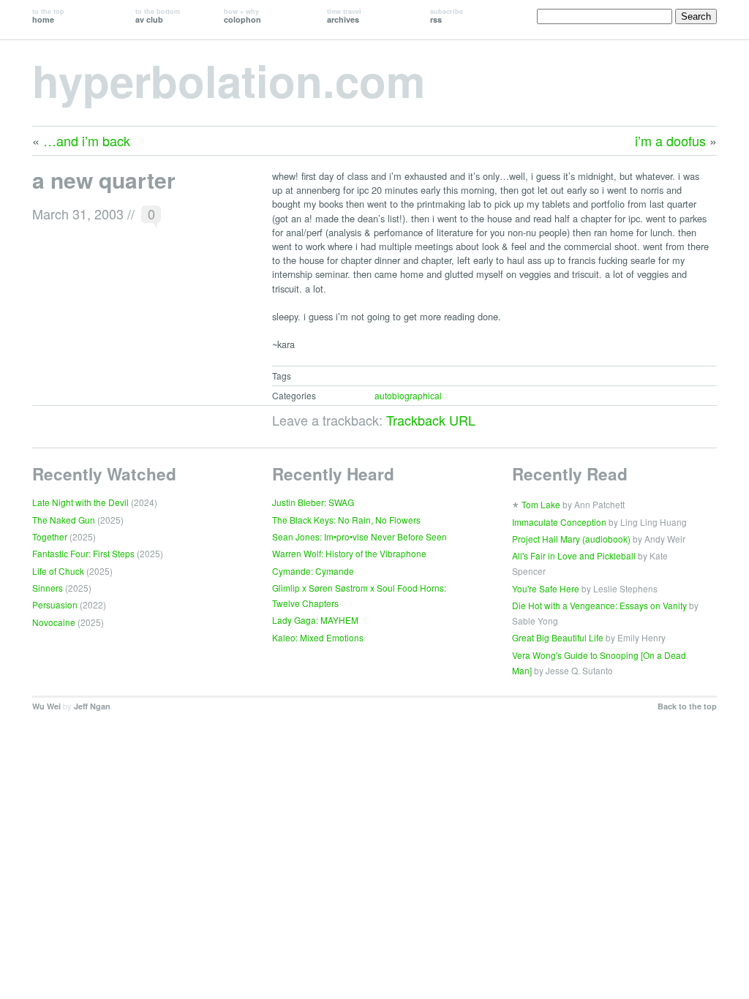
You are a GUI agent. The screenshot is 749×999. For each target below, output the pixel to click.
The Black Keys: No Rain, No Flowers (346, 519)
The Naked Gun (63, 519)
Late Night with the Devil (80, 502)
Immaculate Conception (559, 522)
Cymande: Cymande (313, 571)
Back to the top (687, 706)
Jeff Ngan (92, 706)
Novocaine (53, 622)
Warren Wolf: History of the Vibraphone (349, 553)
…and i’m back (86, 140)
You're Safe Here (545, 588)
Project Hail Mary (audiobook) (571, 538)
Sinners (47, 587)
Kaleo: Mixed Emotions (318, 637)
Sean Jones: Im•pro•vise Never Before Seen (359, 536)
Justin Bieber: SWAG (313, 502)
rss (446, 16)
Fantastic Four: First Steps (83, 553)
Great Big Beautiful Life (557, 637)
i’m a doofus (670, 140)
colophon (242, 16)
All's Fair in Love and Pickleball (574, 555)
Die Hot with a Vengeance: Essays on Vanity (599, 605)
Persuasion (55, 604)
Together (49, 536)
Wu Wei (46, 706)
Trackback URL (430, 419)
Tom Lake (541, 504)
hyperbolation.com (228, 79)
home (48, 16)
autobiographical (408, 395)
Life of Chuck (58, 571)
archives (344, 16)
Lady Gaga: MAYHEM (315, 620)
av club (157, 16)
